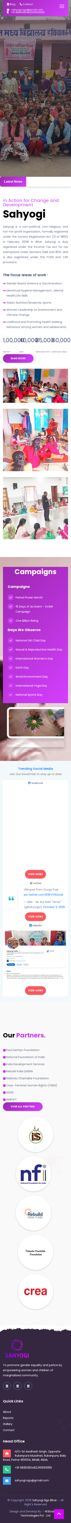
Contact (27, 4)
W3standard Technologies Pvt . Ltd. (41, 1513)
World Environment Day (32, 677)
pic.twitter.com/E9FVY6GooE (43, 895)
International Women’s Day (34, 659)
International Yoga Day (31, 686)
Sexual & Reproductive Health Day (39, 650)
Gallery (7, 1424)
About (7, 1412)
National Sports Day (29, 695)
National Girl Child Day (31, 640)
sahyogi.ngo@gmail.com (27, 10)
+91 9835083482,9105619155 (27, 12)
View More (35, 874)
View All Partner (23, 1106)
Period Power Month (29, 597)
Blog (12, 4)
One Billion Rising (27, 621)
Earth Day (22, 668)
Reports (8, 1418)
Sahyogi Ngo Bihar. (44, 1500)
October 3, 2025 (54, 907)
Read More (18, 358)
